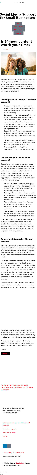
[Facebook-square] (9, 446)
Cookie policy (19, 452)
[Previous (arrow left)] (0, 474)
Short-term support (9, 429)
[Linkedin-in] (5, 446)
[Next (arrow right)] (2, 474)
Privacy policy (7, 452)
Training (5, 436)
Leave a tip (5, 353)
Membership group (9, 432)
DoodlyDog (20, 463)
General (5, 49)
